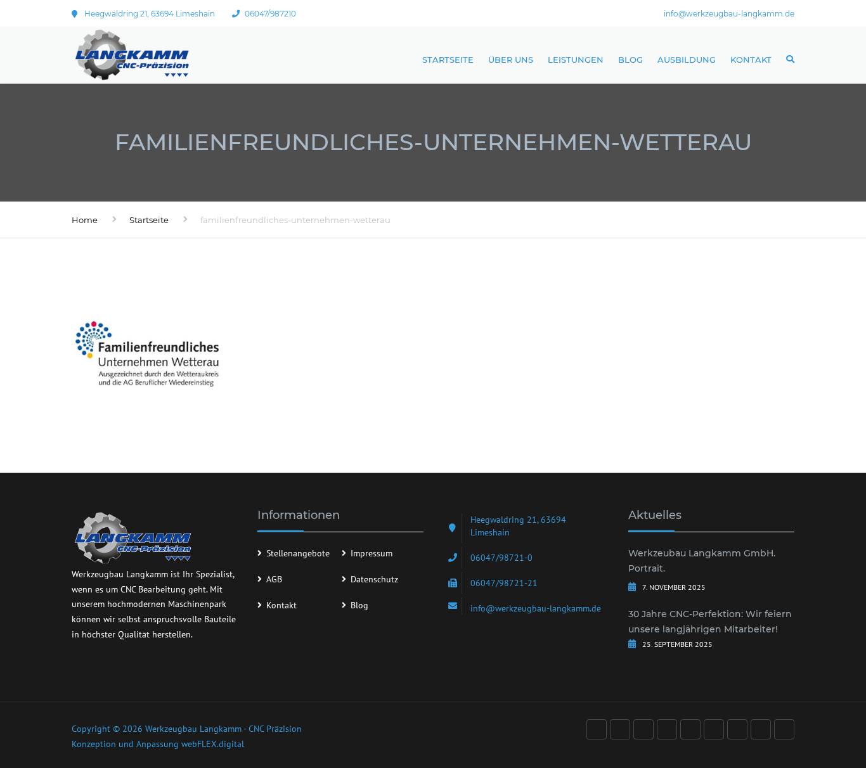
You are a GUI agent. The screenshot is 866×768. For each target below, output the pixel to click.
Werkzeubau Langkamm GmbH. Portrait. (701, 560)
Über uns (510, 59)
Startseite (448, 59)
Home (85, 220)
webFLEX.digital (212, 744)
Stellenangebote (298, 553)
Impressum (371, 553)
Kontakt (751, 59)
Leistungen (576, 59)
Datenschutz (374, 579)
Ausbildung (686, 59)
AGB (274, 579)
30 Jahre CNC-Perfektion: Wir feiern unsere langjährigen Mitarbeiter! (710, 621)
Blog (630, 59)
